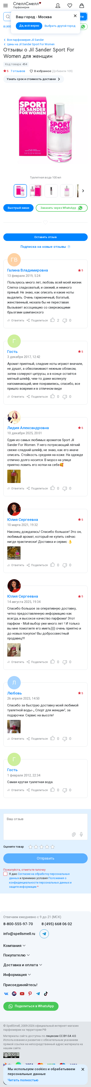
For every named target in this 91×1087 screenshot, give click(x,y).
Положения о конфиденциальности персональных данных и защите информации (40, 882)
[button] (7, 190)
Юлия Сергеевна (22, 519)
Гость (12, 351)
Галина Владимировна (27, 270)
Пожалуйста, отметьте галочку (24, 869)
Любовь (14, 693)
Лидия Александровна (28, 428)
